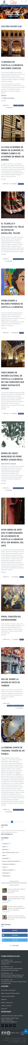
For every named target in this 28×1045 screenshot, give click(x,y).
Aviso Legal (23, 1042)
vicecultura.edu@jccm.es (11, 1022)
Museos (15, 105)
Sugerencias (4, 1008)
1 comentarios (9, 107)
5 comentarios (9, 261)
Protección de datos (16, 1038)
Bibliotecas (5, 849)
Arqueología (5, 858)
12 (21, 821)
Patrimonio (20, 105)
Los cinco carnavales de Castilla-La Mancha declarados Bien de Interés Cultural (16, 898)
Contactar (7, 1038)
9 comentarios (9, 811)
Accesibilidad (15, 1042)
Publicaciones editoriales (8, 864)
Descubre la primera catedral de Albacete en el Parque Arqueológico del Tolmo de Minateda (16, 908)
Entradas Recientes (14, 881)
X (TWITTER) (15, 940)
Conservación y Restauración (8, 990)
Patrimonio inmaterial (18, 259)
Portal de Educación (16, 1040)
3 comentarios (20, 708)
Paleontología (5, 876)
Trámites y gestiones (6, 1005)
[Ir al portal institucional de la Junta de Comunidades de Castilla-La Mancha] (4, 2)
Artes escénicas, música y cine (10, 852)
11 (19, 821)
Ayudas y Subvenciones (7, 1002)
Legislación (4, 999)
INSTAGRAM (15, 935)
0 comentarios (14, 183)
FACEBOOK (14, 930)
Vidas (3, 855)
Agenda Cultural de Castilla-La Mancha (10, 993)
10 (17, 821)
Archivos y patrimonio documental (10, 861)
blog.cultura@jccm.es (7, 834)
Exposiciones (5, 873)
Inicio (4, 6)
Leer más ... (4, 100)
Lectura (21, 332)
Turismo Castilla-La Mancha (8, 996)
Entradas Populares (14, 885)
